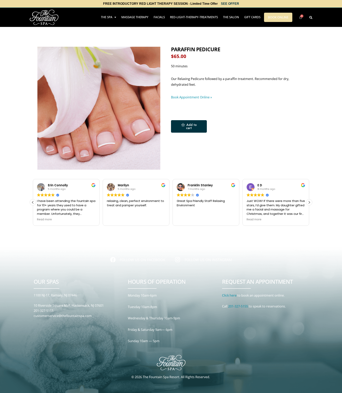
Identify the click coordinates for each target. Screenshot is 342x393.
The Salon (231, 17)
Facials (159, 17)
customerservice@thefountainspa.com (63, 316)
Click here (229, 295)
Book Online (278, 17)
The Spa (106, 17)
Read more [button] (44, 219)
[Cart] (300, 17)
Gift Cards (252, 17)
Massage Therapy (134, 17)
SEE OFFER (230, 3)
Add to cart (191, 126)
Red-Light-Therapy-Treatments (194, 17)
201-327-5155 (43, 310)
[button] (108, 17)
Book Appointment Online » (191, 97)
